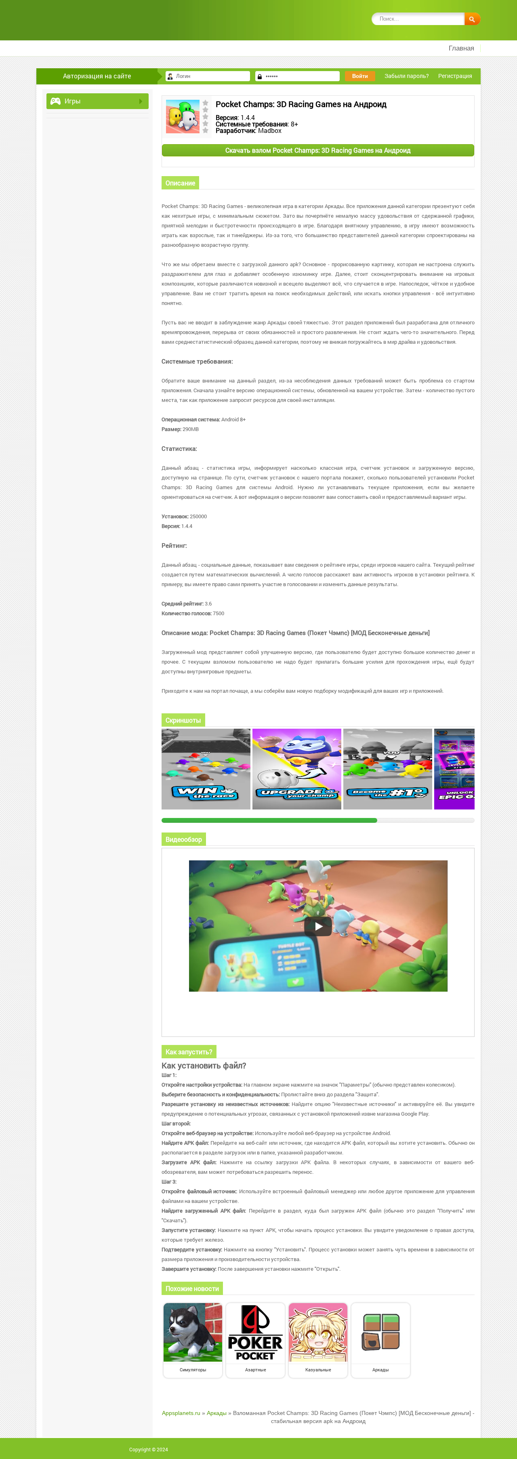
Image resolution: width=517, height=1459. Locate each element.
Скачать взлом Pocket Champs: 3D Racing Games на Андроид (318, 150)
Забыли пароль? (407, 76)
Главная (461, 48)
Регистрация (455, 76)
